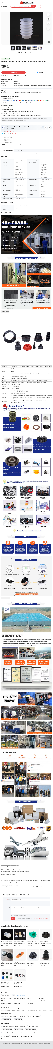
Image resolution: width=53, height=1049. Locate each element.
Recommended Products (6, 998)
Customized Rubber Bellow (8, 1033)
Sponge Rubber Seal (6, 1019)
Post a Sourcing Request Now (41, 918)
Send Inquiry (13, 72)
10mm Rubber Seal (18, 1019)
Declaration (41, 1043)
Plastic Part (28, 998)
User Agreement (34, 1043)
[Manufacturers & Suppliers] (26, 2)
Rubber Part (41, 998)
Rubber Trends (15, 1036)
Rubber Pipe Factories (7, 1029)
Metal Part (16, 1000)
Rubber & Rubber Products (15, 10)
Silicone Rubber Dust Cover (35, 1033)
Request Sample (25, 75)
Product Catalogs (21, 995)
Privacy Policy (47, 1043)
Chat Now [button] (40, 72)
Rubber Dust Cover (19, 1029)
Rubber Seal (24, 10)
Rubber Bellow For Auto (22, 1033)
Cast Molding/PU (17, 1003)
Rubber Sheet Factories (20, 1026)
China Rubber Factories (7, 1026)
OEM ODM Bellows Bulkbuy (26, 1036)
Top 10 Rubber (5, 1036)
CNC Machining (29, 1000)
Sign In (3, 144)
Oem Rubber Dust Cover (31, 1029)
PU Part (3, 1000)
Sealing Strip (22, 1016)
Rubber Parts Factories (33, 1026)
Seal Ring (4, 1016)
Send (13, 918)
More (2, 1038)
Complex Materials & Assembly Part (20, 998)
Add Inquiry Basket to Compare (26, 53)
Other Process (29, 1003)
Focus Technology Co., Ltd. (17, 1043)
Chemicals (7, 10)
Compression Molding (6, 1003)
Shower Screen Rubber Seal (34, 1016)
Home (2, 10)
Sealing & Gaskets (13, 1016)
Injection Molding (42, 1000)
